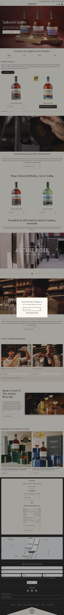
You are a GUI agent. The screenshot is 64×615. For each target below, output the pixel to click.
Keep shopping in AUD (32, 312)
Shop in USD (27, 309)
